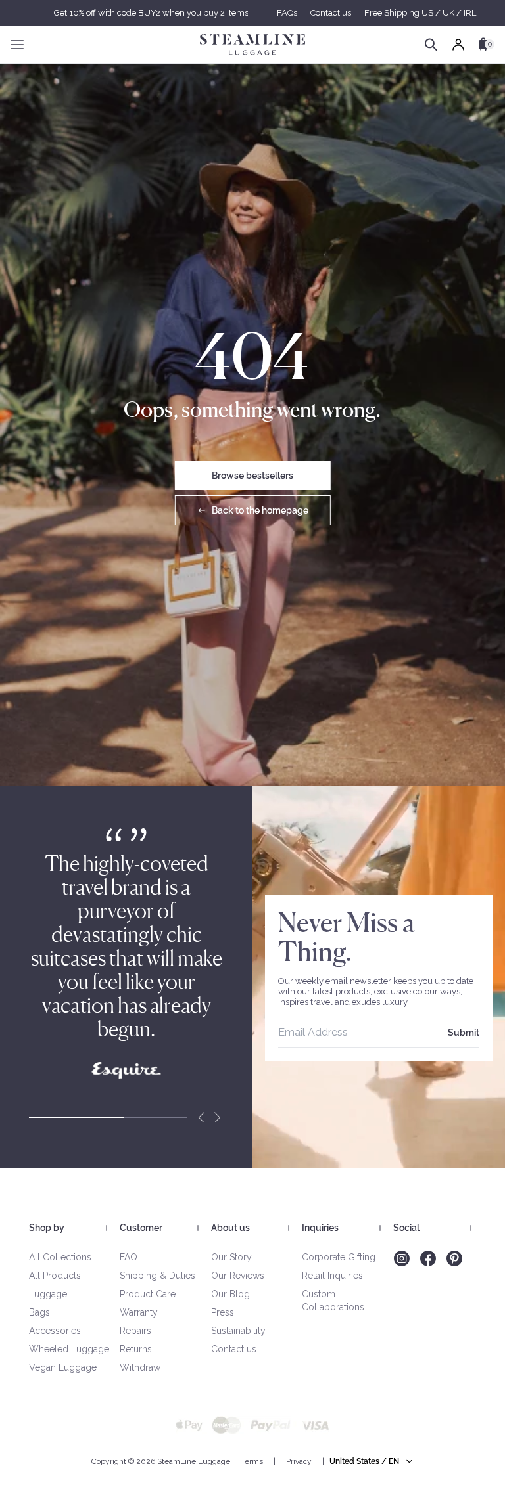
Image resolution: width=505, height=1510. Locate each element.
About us (230, 1227)
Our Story (231, 1257)
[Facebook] (428, 1258)
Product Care (148, 1294)
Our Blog (230, 1294)
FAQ (128, 1257)
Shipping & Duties (157, 1275)
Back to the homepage (260, 510)
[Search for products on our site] (431, 44)
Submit (463, 1032)
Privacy (299, 1461)
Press (222, 1312)
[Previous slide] (201, 1117)
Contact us (330, 13)
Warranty (139, 1312)
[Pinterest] (454, 1258)
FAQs (287, 13)
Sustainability (238, 1330)
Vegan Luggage (63, 1367)
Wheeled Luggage (69, 1349)
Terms (252, 1461)
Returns (136, 1349)
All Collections (60, 1257)
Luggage (48, 1294)
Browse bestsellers (252, 475)
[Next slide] (217, 1117)
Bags (39, 1312)
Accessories (55, 1330)
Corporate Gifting (338, 1257)
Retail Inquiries (332, 1275)
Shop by (46, 1227)
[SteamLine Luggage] (252, 44)
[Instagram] (401, 1258)
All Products (55, 1275)
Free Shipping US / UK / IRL (420, 13)
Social (406, 1227)
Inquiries (320, 1227)
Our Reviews (237, 1275)
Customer (141, 1227)
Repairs (135, 1330)
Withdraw (140, 1367)
